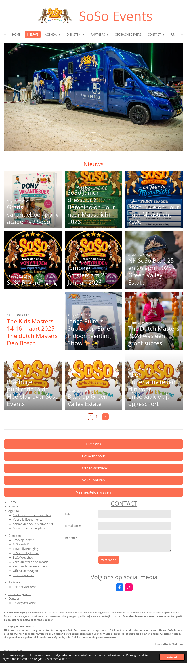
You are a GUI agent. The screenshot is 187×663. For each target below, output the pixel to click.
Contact (13, 598)
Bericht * (71, 538)
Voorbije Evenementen (28, 519)
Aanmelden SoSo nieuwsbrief (33, 524)
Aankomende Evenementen (32, 515)
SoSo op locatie (23, 540)
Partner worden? (24, 587)
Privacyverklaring (24, 603)
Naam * (70, 514)
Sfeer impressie (23, 575)
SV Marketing (176, 644)
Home (12, 502)
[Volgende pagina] (105, 416)
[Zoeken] (173, 34)
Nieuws (13, 506)
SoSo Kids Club (23, 544)
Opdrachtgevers (19, 594)
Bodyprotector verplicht (29, 528)
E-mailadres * (74, 526)
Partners (14, 582)
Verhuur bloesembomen (30, 566)
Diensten (14, 536)
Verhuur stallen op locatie (30, 562)
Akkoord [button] (172, 657)
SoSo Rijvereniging (25, 549)
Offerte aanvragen (25, 571)
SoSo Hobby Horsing (27, 553)
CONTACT (124, 503)
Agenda (13, 511)
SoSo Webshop (23, 558)
